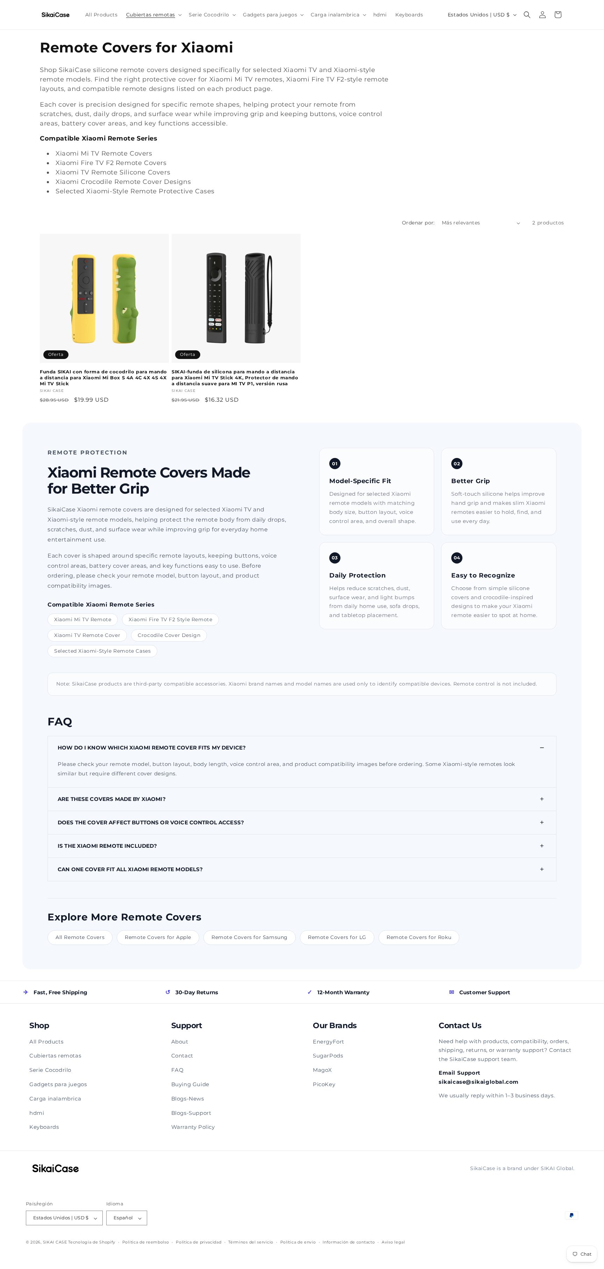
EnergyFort (328, 1041)
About (179, 1041)
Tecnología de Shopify (91, 1242)
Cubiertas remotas (55, 1055)
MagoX (322, 1070)
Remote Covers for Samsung (249, 937)
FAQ (177, 1070)
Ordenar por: (418, 223)
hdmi (36, 1113)
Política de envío (298, 1242)
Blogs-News (187, 1098)
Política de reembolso (145, 1242)
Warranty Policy (193, 1127)
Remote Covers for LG (337, 937)
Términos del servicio (250, 1242)
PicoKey (324, 1084)
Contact (182, 1055)
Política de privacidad (198, 1242)
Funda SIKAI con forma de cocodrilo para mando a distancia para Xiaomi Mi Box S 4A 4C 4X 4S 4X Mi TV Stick (103, 377)
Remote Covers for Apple (158, 937)
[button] (153, 14)
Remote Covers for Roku (419, 937)
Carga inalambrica (55, 1098)
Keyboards (44, 1127)
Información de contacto (349, 1242)
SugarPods (328, 1055)
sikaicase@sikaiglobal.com (479, 1081)
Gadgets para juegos (58, 1084)
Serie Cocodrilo (50, 1070)
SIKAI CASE (55, 1242)
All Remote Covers (80, 937)
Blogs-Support (191, 1113)
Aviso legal (393, 1242)
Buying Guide (190, 1084)
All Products (46, 1041)
